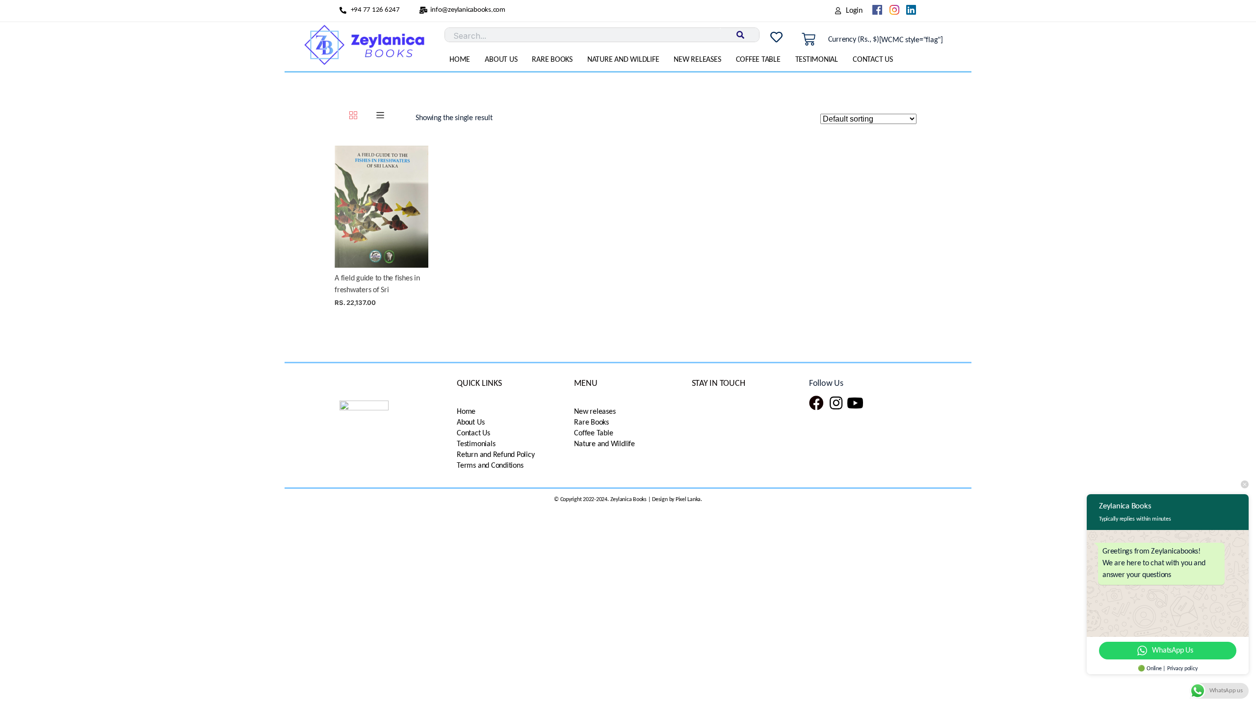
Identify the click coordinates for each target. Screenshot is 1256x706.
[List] (380, 117)
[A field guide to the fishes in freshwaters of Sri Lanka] (381, 207)
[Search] (740, 35)
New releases (697, 60)
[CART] (808, 39)
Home (459, 60)
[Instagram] (836, 403)
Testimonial (816, 60)
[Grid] (353, 117)
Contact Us (873, 60)
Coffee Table (758, 60)
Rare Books (552, 60)
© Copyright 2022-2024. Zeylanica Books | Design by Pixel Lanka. (628, 500)
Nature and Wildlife (623, 60)
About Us (501, 60)
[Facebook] (816, 403)
